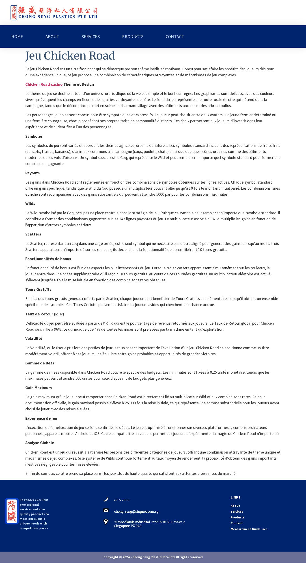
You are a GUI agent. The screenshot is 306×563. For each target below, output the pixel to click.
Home (17, 36)
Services (91, 36)
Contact (175, 36)
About (52, 36)
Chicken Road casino (43, 84)
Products (132, 36)
